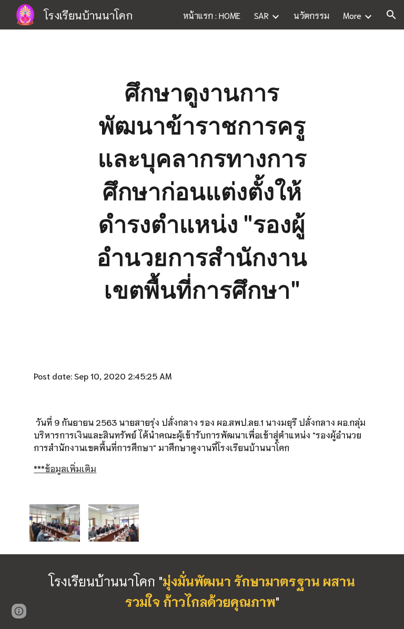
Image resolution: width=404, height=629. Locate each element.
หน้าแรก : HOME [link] (211, 15)
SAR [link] (261, 15)
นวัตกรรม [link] (311, 15)
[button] (391, 14)
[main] (201, 191)
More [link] (352, 15)
